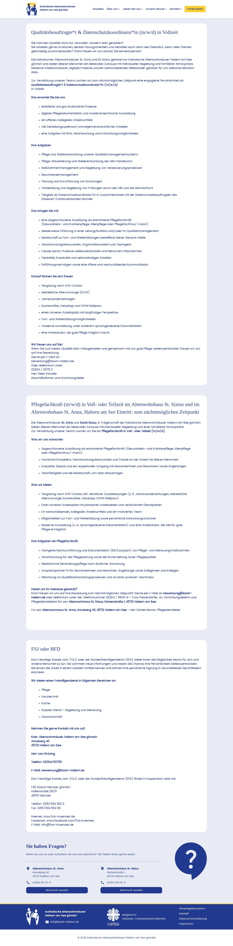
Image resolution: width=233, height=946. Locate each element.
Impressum (186, 924)
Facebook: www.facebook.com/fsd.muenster (62, 820)
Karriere (175, 9)
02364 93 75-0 (41, 882)
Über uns (112, 9)
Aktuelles (98, 9)
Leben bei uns (132, 9)
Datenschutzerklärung (193, 918)
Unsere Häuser (155, 9)
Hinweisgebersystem (192, 908)
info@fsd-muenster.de (58, 824)
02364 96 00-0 (116, 882)
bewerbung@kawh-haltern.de (52, 361)
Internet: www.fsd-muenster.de (53, 816)
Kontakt (184, 913)
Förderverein (195, 9)
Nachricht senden (57, 890)
